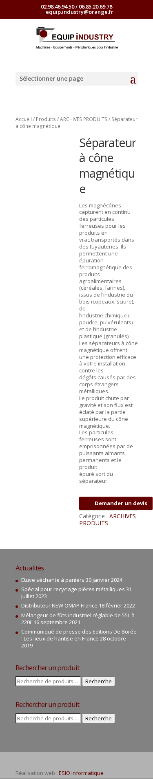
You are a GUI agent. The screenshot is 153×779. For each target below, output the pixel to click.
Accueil (24, 119)
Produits (46, 119)
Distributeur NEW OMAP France (59, 605)
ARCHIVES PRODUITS (83, 119)
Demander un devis (121, 503)
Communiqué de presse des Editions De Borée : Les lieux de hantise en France (79, 635)
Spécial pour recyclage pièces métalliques (73, 589)
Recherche (98, 681)
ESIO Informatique (81, 773)
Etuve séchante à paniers (52, 579)
